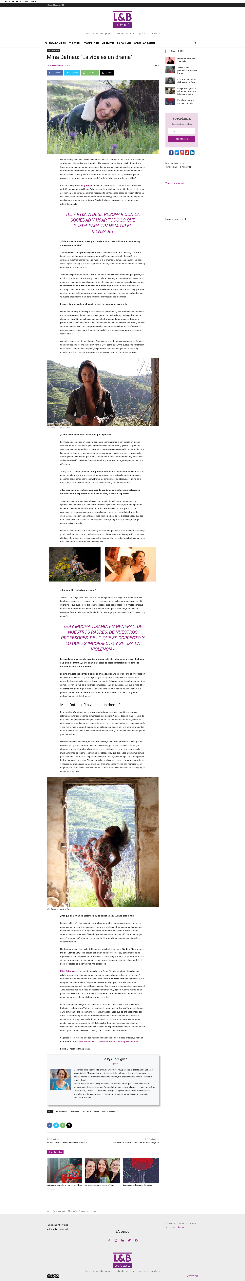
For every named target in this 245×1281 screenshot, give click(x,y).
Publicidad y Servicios (57, 1224)
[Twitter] (56, 1125)
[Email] (69, 1125)
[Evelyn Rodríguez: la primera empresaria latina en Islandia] (170, 90)
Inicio (49, 1211)
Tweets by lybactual (174, 183)
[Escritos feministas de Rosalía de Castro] (170, 80)
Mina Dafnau (86, 1112)
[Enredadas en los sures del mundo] (141, 1170)
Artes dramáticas (61, 1112)
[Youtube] (136, 1240)
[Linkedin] (122, 1240)
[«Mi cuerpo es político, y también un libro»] (64, 1170)
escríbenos (179, 1227)
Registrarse (182, 139)
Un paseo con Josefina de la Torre (99, 1185)
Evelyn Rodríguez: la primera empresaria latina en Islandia (186, 91)
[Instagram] (115, 1240)
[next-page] (53, 1191)
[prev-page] (48, 1191)
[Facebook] (49, 1125)
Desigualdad (74, 1112)
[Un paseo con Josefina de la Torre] (103, 1170)
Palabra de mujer (53, 51)
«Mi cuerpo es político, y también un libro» (64, 1185)
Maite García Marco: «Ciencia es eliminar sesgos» (136, 1142)
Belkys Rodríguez (56, 65)
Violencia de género (109, 1112)
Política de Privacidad (57, 1229)
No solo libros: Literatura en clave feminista (67, 1142)
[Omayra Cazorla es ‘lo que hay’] (170, 60)
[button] (194, 43)
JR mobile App (192, 1275)
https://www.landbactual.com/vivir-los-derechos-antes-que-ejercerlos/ (105, 1041)
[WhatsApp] (63, 1125)
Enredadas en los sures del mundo (137, 1185)
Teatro (96, 1112)
